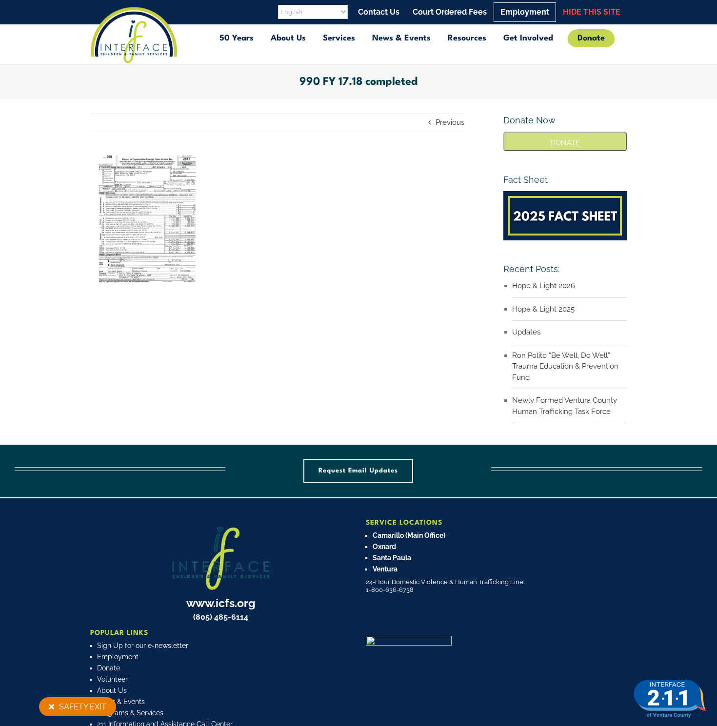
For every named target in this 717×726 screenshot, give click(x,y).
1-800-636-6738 (390, 589)
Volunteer (112, 679)
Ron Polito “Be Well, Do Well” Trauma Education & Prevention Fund (565, 366)
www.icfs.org (221, 602)
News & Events (121, 702)
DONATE (565, 142)
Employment (118, 657)
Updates (526, 332)
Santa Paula (392, 558)
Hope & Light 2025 (543, 309)
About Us (112, 690)
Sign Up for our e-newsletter (142, 645)
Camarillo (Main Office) (409, 535)
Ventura (385, 569)
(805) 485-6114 (220, 617)
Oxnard (384, 546)
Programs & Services (130, 713)
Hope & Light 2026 (543, 285)
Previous (450, 122)
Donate (108, 668)
